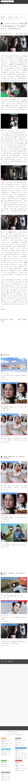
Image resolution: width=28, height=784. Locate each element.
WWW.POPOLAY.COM (13, 731)
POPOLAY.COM (18, 734)
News (7, 3)
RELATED (6, 354)
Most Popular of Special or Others (12, 457)
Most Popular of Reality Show (13, 573)
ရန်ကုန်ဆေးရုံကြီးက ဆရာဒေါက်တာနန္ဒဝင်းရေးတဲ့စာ (13, 544)
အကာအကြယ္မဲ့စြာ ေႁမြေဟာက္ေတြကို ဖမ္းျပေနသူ (12, 595)
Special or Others (13, 17)
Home (3, 17)
